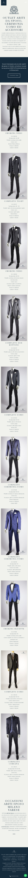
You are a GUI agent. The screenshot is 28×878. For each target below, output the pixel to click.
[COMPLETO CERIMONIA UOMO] (14, 460)
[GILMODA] (3, 3)
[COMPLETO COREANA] (14, 736)
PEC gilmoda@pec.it (20, 856)
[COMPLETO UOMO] (14, 390)
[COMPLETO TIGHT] (14, 176)
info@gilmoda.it (5, 826)
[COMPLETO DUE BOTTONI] (14, 318)
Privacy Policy (21, 859)
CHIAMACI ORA (14, 75)
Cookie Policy (14, 859)
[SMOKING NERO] (14, 108)
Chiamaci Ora (14, 876)
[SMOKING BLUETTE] (14, 604)
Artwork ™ (14, 861)
